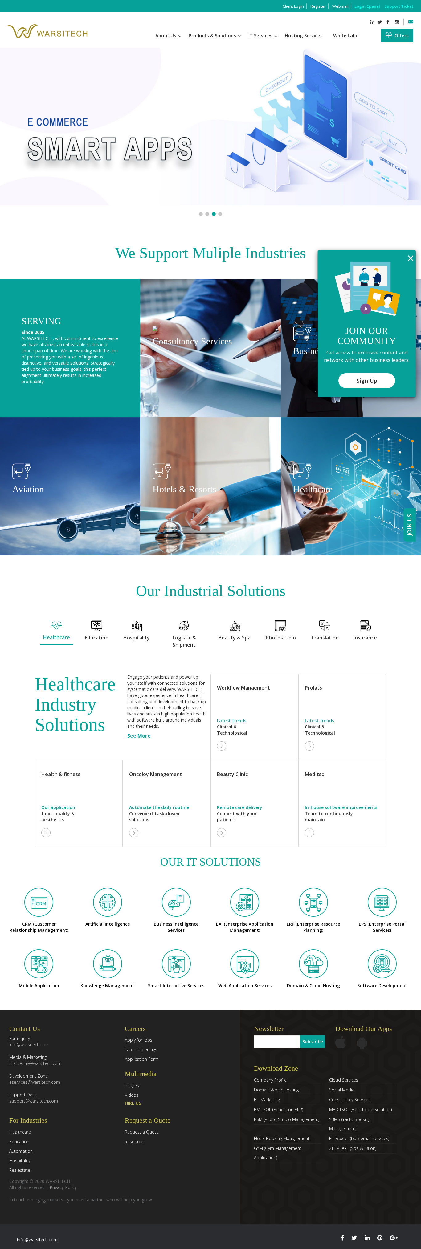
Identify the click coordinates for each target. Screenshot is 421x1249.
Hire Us (133, 1103)
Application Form (142, 1059)
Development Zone (34, 1079)
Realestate (19, 1170)
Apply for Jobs (138, 1040)
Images (132, 1085)
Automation (21, 1151)
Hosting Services (304, 35)
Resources (135, 1141)
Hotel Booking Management (281, 1138)
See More (139, 735)
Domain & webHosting (276, 1090)
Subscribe (312, 1041)
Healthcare (20, 1132)
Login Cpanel (367, 6)
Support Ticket (398, 6)
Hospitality (19, 1160)
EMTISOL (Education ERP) (278, 1109)
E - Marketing (267, 1100)
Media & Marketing (35, 1060)
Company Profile (270, 1080)
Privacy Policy (63, 1187)
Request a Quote (142, 1132)
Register (318, 6)
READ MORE (210, 389)
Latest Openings (141, 1049)
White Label (346, 35)
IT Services (261, 35)
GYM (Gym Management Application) (277, 1152)
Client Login (293, 6)
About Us (166, 35)
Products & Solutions (213, 35)
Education (19, 1141)
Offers (401, 35)
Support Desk (33, 1098)
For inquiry (29, 1041)
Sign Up (367, 380)
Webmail (340, 6)
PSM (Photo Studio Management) (286, 1119)
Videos (131, 1095)
